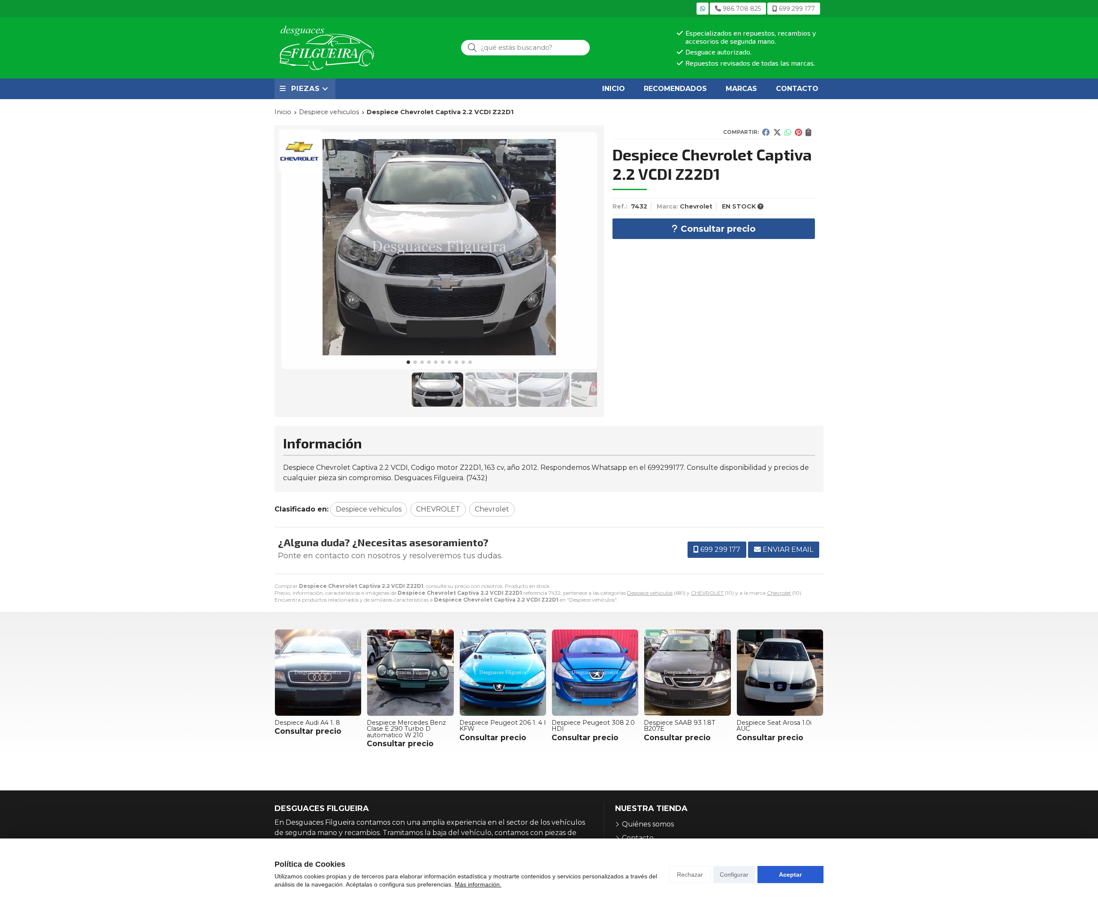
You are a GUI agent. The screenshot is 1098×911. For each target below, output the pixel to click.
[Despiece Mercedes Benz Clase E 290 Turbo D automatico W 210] (410, 673)
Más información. (478, 884)
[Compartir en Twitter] (777, 132)
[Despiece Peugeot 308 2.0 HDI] (595, 673)
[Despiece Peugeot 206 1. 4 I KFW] (503, 673)
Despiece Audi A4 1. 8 (307, 722)
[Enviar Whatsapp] (702, 8)
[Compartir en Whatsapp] (787, 132)
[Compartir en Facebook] (766, 132)
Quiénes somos (648, 824)
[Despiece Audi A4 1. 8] (318, 673)
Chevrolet (779, 593)
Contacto (638, 838)
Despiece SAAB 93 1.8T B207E (679, 725)
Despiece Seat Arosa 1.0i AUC (773, 725)
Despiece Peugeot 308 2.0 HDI (593, 725)
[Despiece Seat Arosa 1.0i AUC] (780, 673)
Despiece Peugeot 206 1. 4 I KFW (502, 725)
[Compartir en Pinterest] (798, 132)
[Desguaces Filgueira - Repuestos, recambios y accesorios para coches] (327, 48)
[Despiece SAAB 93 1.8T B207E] (687, 673)
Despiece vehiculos (650, 593)
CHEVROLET (707, 593)
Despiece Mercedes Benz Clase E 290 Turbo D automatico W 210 (406, 729)
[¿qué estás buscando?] (525, 47)
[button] (408, 362)
